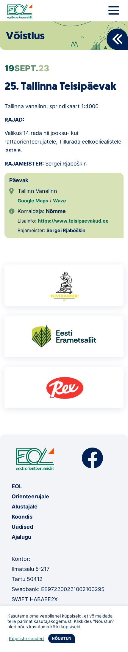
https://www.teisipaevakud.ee (73, 221)
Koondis (22, 517)
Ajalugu (21, 537)
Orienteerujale (30, 496)
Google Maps (33, 201)
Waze (59, 201)
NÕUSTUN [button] (61, 638)
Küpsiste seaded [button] (26, 638)
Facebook (92, 458)
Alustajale (25, 506)
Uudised (22, 527)
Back (117, 39)
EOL (17, 486)
